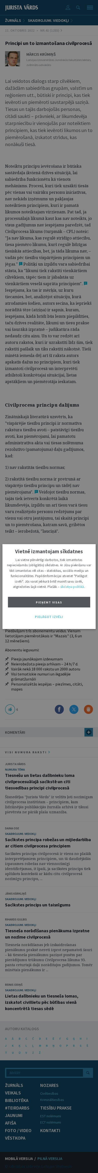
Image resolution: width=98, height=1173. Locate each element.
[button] (49, 617)
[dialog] (49, 586)
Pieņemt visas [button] (49, 602)
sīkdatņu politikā (72, 587)
